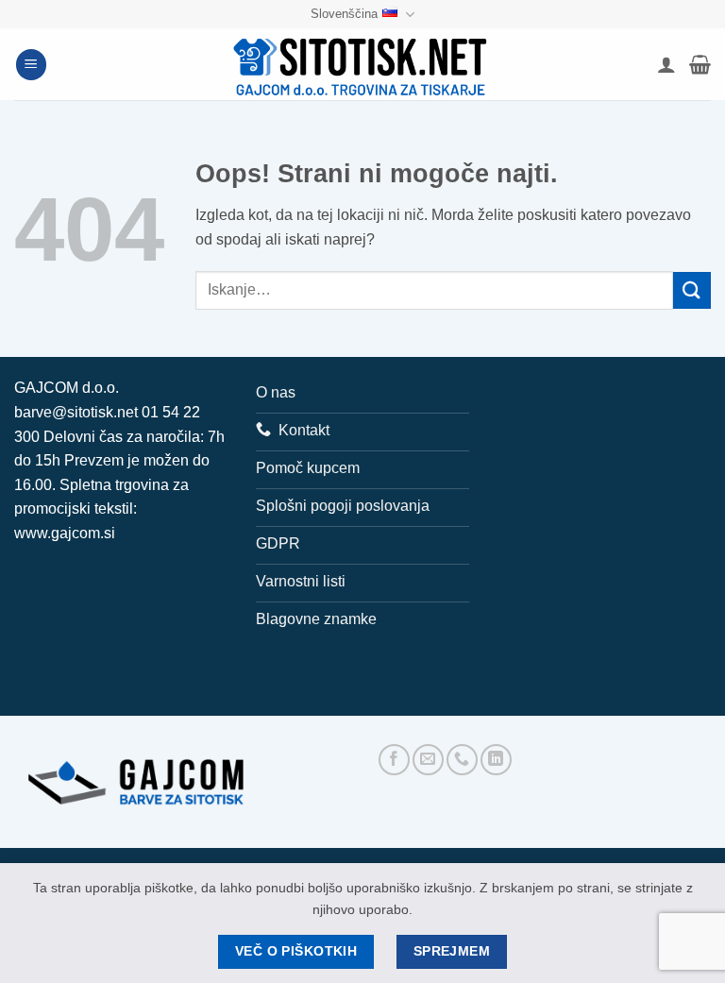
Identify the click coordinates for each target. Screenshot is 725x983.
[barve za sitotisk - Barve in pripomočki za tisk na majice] (362, 64)
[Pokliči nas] (462, 759)
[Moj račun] (666, 64)
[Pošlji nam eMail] (428, 759)
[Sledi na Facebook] (394, 759)
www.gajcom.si (64, 533)
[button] (31, 64)
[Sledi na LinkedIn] (496, 759)
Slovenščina (344, 14)
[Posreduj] (692, 290)
